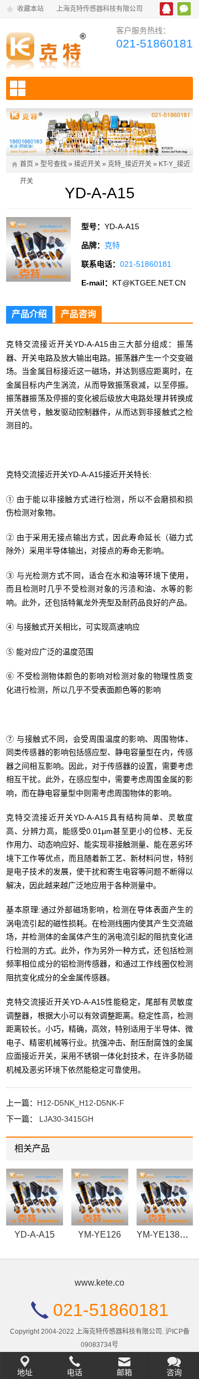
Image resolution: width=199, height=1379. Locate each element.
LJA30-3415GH (66, 1118)
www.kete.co (99, 1282)
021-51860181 (154, 43)
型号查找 (53, 164)
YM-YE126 (99, 1234)
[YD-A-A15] (34, 1197)
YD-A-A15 (34, 1234)
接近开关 (87, 164)
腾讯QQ (166, 8)
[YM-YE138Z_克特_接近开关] (165, 1197)
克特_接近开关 (129, 164)
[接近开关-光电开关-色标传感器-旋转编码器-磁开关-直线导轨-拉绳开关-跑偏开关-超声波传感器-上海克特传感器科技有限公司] (48, 49)
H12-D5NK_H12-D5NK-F (80, 1102)
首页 (26, 164)
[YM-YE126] (99, 1197)
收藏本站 (30, 9)
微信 (184, 8)
